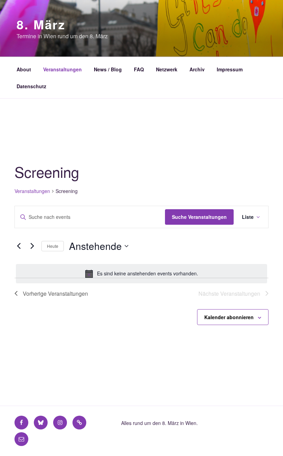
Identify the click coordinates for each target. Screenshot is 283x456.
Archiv (197, 69)
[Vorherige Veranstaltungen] (18, 246)
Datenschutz (31, 86)
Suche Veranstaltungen (199, 216)
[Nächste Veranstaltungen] (32, 246)
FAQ (139, 69)
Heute (52, 246)
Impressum (230, 69)
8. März (41, 24)
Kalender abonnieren (229, 317)
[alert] (141, 273)
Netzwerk (166, 69)
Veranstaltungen (62, 69)
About (24, 69)
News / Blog (108, 69)
